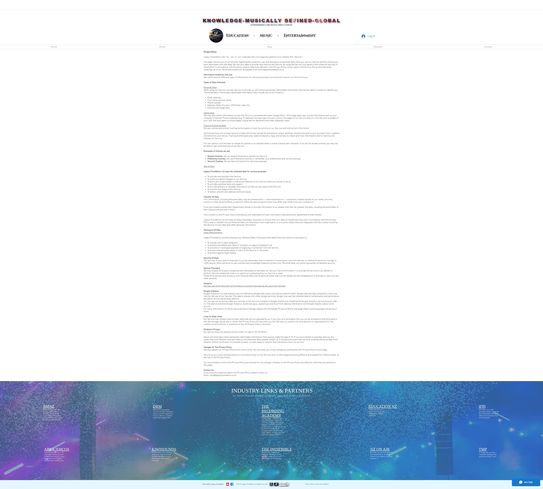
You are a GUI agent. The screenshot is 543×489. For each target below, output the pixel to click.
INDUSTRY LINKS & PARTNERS (272, 390)
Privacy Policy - (310, 484)
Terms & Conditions (322, 484)
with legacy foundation (296, 396)
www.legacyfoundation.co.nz (268, 57)
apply (280, 396)
